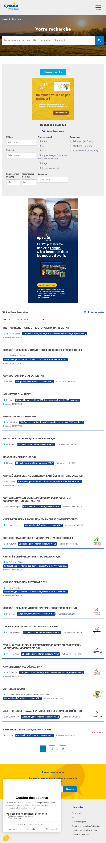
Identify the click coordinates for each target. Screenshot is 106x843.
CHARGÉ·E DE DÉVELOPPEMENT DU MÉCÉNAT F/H (31, 556)
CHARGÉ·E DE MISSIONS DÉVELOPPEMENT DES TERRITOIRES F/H (40, 608)
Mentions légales (79, 822)
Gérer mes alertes (96, 312)
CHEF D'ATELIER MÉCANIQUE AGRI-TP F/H (27, 729)
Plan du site (77, 813)
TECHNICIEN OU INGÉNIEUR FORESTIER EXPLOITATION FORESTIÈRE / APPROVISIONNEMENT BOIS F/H (42, 647)
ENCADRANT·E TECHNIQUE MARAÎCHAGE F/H (29, 438)
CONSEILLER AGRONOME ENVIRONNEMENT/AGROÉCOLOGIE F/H (39, 538)
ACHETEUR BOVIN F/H (15, 688)
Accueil (5, 19)
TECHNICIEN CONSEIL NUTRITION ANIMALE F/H (30, 626)
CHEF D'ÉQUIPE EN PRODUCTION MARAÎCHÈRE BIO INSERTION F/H (41, 519)
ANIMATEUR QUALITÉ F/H (17, 394)
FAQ (73, 817)
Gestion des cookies (80, 834)
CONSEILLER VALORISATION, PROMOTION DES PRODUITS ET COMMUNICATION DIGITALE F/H (37, 499)
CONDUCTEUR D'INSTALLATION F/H (23, 375)
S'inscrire (70, 789)
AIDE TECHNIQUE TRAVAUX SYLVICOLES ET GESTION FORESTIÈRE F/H (42, 710)
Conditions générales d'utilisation (86, 826)
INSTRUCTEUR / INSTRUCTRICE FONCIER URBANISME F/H (36, 327)
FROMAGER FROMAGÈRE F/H (19, 416)
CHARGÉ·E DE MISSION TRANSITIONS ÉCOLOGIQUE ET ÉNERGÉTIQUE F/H (44, 350)
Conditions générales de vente (84, 830)
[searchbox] (74, 40)
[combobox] (74, 40)
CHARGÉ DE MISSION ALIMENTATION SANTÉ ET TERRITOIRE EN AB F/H (43, 475)
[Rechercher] (99, 40)
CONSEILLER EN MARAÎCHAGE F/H (23, 666)
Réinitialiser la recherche (53, 131)
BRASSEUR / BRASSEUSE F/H (19, 457)
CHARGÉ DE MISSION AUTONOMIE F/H (25, 582)
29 (63, 748)
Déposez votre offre (53, 72)
